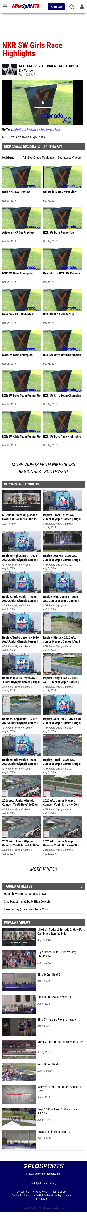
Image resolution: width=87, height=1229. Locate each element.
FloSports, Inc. (53, 1173)
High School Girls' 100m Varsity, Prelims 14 (56, 954)
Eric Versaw (26, 71)
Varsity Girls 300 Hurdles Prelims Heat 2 (60, 1044)
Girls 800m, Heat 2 (48, 974)
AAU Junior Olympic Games (57, 524)
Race (57, 129)
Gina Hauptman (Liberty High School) (27, 902)
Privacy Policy (40, 1191)
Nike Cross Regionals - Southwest (49, 66)
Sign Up (56, 6)
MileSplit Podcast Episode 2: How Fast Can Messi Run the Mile (61, 932)
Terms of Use (60, 1191)
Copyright (40, 1173)
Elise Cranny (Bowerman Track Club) (26, 909)
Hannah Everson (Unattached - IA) (25, 894)
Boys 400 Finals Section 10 (53, 1132)
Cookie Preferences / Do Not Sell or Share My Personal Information (42, 1197)
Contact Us (23, 1191)
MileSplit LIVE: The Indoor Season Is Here (59, 1089)
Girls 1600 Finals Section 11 (54, 997)
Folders (8, 157)
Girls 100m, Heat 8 (48, 1064)
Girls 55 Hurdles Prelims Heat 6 (56, 1019)
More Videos (43, 869)
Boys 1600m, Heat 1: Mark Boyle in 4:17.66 (59, 1111)
